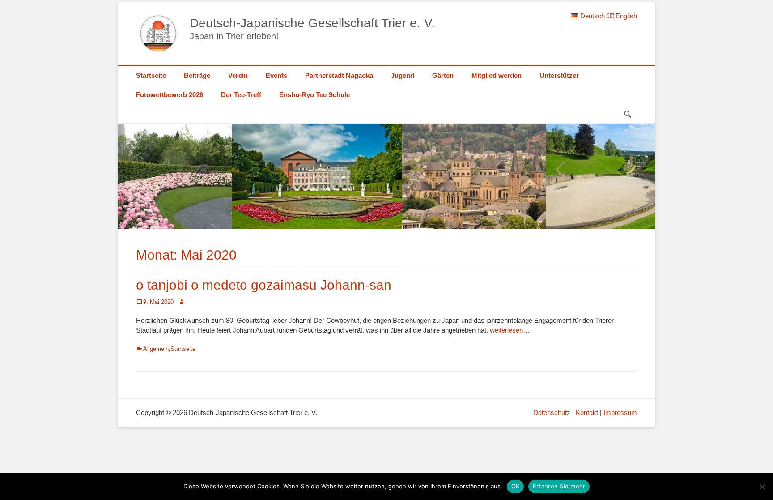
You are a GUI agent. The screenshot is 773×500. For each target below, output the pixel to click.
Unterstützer (559, 75)
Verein (238, 75)
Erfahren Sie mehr (559, 486)
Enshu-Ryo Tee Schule (314, 94)
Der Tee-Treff (241, 94)
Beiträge (197, 75)
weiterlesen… (510, 330)
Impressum (620, 412)
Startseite (151, 75)
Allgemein (156, 349)
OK (515, 486)
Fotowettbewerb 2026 (169, 94)
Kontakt (587, 412)
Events (276, 75)
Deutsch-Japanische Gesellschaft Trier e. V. (312, 23)
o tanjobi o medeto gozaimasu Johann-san (263, 285)
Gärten (443, 75)
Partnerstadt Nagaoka (339, 75)
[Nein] (761, 486)
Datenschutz (551, 412)
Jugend (402, 75)
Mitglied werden (496, 75)
